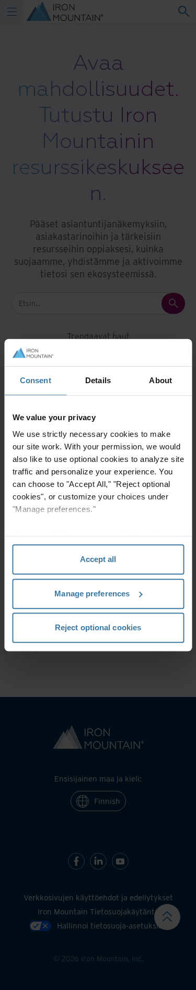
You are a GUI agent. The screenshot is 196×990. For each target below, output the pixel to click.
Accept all (98, 559)
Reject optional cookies (98, 627)
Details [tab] (98, 380)
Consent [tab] (35, 380)
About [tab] (160, 380)
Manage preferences (92, 593)
